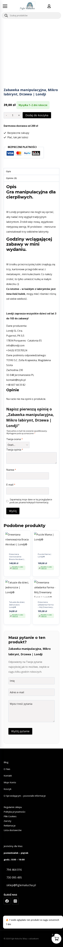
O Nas (7, 769)
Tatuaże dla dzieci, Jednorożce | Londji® (17, 604)
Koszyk (7, 788)
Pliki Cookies (10, 816)
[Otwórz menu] (5, 6)
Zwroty (7, 820)
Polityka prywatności (14, 811)
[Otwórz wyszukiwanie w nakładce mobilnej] (31, 15)
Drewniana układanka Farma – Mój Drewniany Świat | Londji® (46, 606)
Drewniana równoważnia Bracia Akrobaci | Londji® (16, 558)
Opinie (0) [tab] (11, 178)
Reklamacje (10, 825)
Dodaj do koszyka (36, 115)
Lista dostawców (13, 830)
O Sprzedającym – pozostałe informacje (25, 795)
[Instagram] (15, 901)
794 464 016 (14, 869)
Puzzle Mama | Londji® (44, 555)
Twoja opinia (14, 449)
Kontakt (8, 775)
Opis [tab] (8, 171)
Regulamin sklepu (13, 807)
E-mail (10, 484)
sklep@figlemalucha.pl (21, 885)
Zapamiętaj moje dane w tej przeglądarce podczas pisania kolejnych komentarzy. (31, 501)
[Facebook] (7, 901)
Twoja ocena (14, 439)
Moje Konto (10, 782)
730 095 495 (14, 877)
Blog (6, 762)
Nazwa (11, 469)
